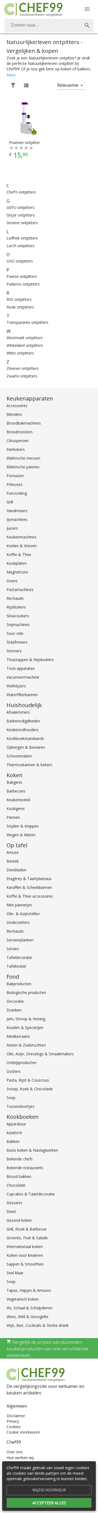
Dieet (11, 1211)
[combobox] (49, 25)
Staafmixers (17, 642)
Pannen (13, 817)
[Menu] (87, 9)
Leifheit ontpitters (22, 238)
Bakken (13, 1141)
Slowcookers (18, 615)
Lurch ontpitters (21, 245)
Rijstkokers (16, 607)
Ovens (12, 580)
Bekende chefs (20, 1159)
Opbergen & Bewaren (26, 747)
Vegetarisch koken (23, 1299)
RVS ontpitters (19, 299)
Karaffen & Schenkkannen (29, 887)
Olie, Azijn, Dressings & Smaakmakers (40, 1053)
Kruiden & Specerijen (25, 1027)
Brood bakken (19, 1176)
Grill (10, 502)
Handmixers (17, 510)
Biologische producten (26, 992)
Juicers (12, 528)
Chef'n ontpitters (21, 192)
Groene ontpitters (22, 222)
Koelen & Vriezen (22, 545)
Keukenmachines (21, 537)
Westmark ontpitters (25, 337)
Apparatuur (16, 1123)
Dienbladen (16, 869)
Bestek (13, 861)
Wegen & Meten (21, 834)
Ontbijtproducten (21, 1062)
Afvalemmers (18, 712)
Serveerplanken (20, 940)
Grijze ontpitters (21, 215)
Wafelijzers (16, 685)
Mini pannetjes (19, 904)
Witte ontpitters (20, 353)
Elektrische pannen (23, 466)
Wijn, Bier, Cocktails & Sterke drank (38, 1325)
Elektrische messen (23, 458)
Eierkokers (16, 449)
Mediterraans (18, 1036)
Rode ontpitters (20, 307)
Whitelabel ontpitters (25, 345)
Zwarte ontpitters (22, 376)
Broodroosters (20, 431)
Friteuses (15, 484)
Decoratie (15, 1001)
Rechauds (15, 598)
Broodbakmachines (24, 423)
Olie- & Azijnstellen (23, 913)
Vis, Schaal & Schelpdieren (30, 1307)
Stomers (14, 650)
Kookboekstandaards (25, 738)
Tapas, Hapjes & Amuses (29, 1290)
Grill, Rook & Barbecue (27, 1229)
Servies (13, 948)
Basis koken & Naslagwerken (32, 1150)
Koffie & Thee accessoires (30, 896)
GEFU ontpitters (21, 207)
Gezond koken (19, 1220)
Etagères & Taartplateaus (29, 878)
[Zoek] (87, 25)
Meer (11, 74)
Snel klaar (15, 1272)
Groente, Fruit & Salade (27, 1237)
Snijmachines (18, 624)
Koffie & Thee (19, 554)
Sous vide (15, 633)
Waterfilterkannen (22, 694)
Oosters (14, 1071)
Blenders (14, 414)
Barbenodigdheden (23, 721)
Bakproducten (19, 983)
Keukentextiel (18, 799)
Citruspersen (18, 440)
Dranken (14, 1010)
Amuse (13, 852)
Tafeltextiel (16, 966)
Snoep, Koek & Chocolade (30, 1088)
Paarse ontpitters (22, 276)
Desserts (14, 1202)
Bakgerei (14, 782)
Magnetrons (17, 572)
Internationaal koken (25, 1246)
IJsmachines (17, 519)
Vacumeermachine (23, 677)
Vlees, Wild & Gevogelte (27, 1316)
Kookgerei (15, 808)
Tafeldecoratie (19, 957)
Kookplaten (17, 563)
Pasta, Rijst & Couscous (28, 1080)
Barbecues (16, 791)
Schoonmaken (19, 756)
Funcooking (17, 493)
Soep (11, 1097)
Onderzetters (18, 922)
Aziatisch (14, 1132)
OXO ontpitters (20, 261)
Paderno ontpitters (23, 284)
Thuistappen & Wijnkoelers (30, 659)
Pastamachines (20, 589)
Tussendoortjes (20, 1106)
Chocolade (16, 1185)
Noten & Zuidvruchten (26, 1045)
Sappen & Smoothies (25, 1264)
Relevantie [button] (67, 85)
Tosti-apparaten (21, 668)
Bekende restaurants (25, 1167)
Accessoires (17, 405)
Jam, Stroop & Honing (26, 1018)
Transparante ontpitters (27, 322)
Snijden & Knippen (23, 826)
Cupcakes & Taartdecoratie (31, 1194)
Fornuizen (15, 475)
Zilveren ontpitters (23, 368)
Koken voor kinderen (25, 1255)
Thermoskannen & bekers (29, 764)
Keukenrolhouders (23, 729)
